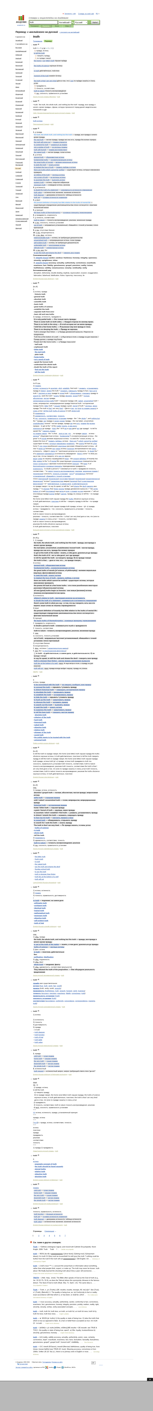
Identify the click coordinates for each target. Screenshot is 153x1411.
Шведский (19, 228)
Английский (19, 40)
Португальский (20, 159)
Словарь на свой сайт (86, 14)
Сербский (18, 172)
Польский (18, 155)
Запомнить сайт (70, 14)
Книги (57, 26)
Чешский (18, 224)
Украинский (19, 193)
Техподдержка (46, 1362)
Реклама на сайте (57, 1362)
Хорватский (19, 215)
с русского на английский (69, 32)
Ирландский (19, 94)
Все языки (19, 47)
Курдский (18, 119)
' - (59, 598)
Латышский (19, 126)
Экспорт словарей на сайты (24, 1367)
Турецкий (18, 190)
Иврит (17, 87)
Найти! (95, 22)
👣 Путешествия (22, 1364)
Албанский (19, 55)
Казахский (19, 108)
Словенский (19, 179)
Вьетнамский (20, 69)
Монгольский (19, 137)
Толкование (37, 41)
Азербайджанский (21, 51)
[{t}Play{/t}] (38, 44)
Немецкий (19, 141)
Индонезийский (20, 90)
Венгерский (19, 65)
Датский (18, 83)
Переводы (45, 26)
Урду (17, 197)
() (42, 258)
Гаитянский (19, 72)
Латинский (19, 123)
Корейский (19, 116)
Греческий (19, 76)
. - (52, 113)
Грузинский (19, 80)
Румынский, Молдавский (19, 164)
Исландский (19, 98)
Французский (19, 208)
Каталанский (19, 112)
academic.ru (21, 25)
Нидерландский (20, 144)
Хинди (17, 211)
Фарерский (19, 200)
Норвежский (19, 148)
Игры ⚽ (68, 26)
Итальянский (19, 105)
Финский (18, 204)
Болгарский (19, 62)
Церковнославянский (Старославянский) (22, 220)
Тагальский (19, 186)
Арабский (18, 58)
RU (97, 14)
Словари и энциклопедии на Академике (48, 18)
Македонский (20, 133)
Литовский (19, 130)
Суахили (18, 183)
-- (51, 530)
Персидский (19, 151)
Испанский (19, 101)
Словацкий (19, 175)
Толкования (34, 26)
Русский (18, 168)
